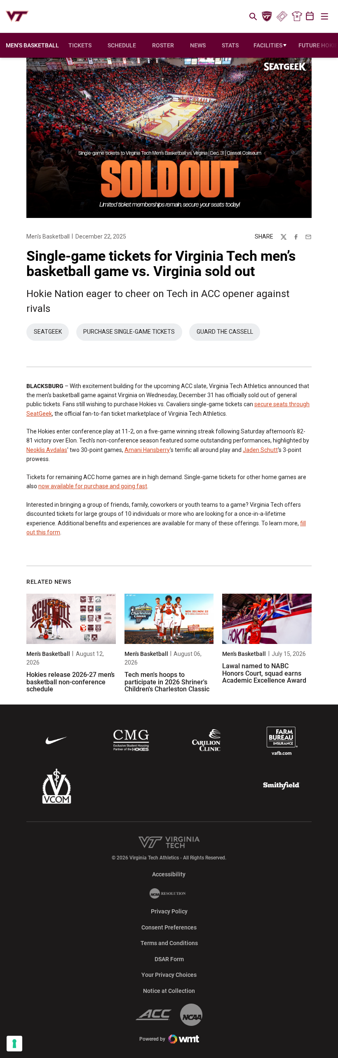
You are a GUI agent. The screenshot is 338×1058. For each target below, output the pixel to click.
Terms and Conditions (169, 943)
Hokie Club (267, 16)
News (198, 45)
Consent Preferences (169, 927)
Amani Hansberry (147, 450)
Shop (296, 16)
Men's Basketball (48, 236)
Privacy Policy (169, 911)
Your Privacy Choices (169, 974)
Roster (163, 45)
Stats (230, 45)
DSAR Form (169, 959)
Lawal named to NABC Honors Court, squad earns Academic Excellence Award (264, 673)
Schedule (122, 45)
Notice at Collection (169, 991)
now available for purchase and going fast (92, 486)
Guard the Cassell (225, 331)
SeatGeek (51, 333)
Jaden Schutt (260, 450)
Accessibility (168, 874)
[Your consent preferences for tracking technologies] (14, 1043)
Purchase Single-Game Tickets (132, 333)
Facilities (268, 45)
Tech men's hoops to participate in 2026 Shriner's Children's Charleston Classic (166, 682)
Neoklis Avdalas (46, 450)
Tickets (282, 16)
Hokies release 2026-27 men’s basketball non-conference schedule (70, 682)
